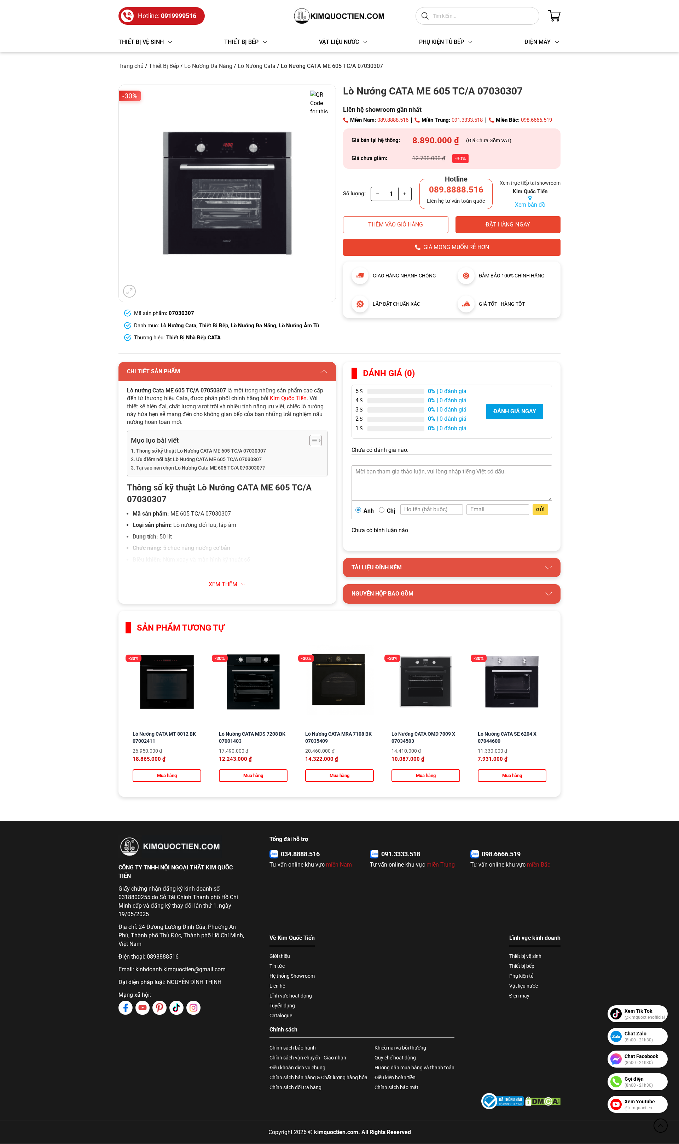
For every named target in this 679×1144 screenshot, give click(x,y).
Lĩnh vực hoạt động (290, 996)
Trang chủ (131, 66)
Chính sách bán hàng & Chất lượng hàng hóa (318, 1077)
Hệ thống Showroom (292, 976)
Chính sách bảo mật (396, 1087)
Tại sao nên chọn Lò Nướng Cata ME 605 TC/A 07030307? (200, 468)
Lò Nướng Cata (256, 66)
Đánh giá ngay (514, 411)
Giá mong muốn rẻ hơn (456, 247)
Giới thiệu (279, 956)
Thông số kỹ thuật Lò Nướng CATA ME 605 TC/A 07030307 (201, 451)
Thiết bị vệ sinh (525, 956)
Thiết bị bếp (521, 966)
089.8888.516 (392, 120)
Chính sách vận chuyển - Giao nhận (307, 1057)
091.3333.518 (467, 120)
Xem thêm (223, 584)
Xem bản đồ (530, 204)
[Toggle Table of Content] (312, 441)
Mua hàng (167, 775)
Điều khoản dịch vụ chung (297, 1067)
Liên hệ (277, 986)
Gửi (540, 509)
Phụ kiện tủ (521, 976)
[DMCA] (543, 1101)
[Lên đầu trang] (661, 1126)
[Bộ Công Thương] (502, 1101)
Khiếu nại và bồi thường (400, 1048)
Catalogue (280, 1015)
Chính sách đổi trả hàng (295, 1087)
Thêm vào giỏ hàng (395, 224)
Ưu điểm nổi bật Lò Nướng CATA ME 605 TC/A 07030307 (199, 459)
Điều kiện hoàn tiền (395, 1077)
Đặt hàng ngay (508, 224)
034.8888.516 (300, 854)
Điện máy (519, 996)
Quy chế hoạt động (395, 1057)
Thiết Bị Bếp (164, 66)
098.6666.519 (536, 120)
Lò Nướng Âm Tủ (299, 325)
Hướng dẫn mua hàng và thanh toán (414, 1067)
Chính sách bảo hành (292, 1048)
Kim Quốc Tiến (288, 398)
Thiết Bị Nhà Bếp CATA (193, 337)
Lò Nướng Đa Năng (208, 66)
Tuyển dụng (282, 1005)
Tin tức (277, 966)
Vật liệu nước (523, 986)
